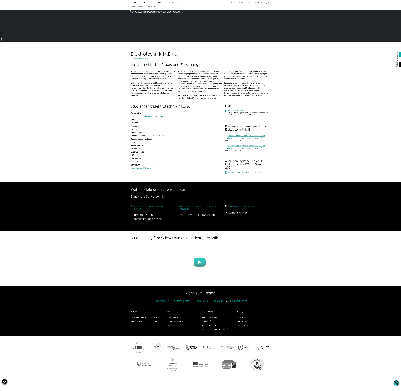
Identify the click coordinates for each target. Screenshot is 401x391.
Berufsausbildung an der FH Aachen (146, 321)
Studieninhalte (182, 301)
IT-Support (206, 321)
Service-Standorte (209, 325)
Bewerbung (202, 301)
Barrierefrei (258, 2)
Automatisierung (236, 212)
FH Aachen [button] (135, 2)
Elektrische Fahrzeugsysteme (197, 215)
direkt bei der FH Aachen (142, 168)
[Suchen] (167, 2)
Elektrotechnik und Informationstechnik (153, 116)
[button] (396, 384)
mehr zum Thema (140, 59)
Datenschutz (242, 321)
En (269, 2)
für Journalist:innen (174, 321)
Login (249, 2)
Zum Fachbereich (238, 301)
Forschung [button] (158, 2)
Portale (241, 2)
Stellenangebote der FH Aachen (144, 317)
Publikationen (172, 317)
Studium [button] (146, 2)
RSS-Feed (170, 325)
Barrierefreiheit (243, 325)
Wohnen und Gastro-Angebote (214, 329)
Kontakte (218, 301)
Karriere (232, 2)
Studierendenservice (210, 317)
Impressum (241, 317)
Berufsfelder (162, 301)
